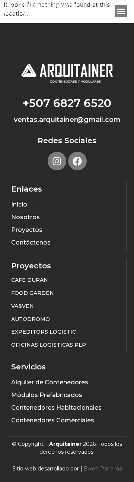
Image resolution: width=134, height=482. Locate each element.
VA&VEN (22, 306)
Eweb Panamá (103, 468)
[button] (121, 11)
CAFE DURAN (29, 280)
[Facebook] (77, 161)
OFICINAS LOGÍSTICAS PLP (48, 344)
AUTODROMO (30, 319)
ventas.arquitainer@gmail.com (67, 120)
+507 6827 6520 (67, 103)
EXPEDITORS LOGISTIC (43, 331)
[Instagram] (57, 161)
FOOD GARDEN (32, 293)
